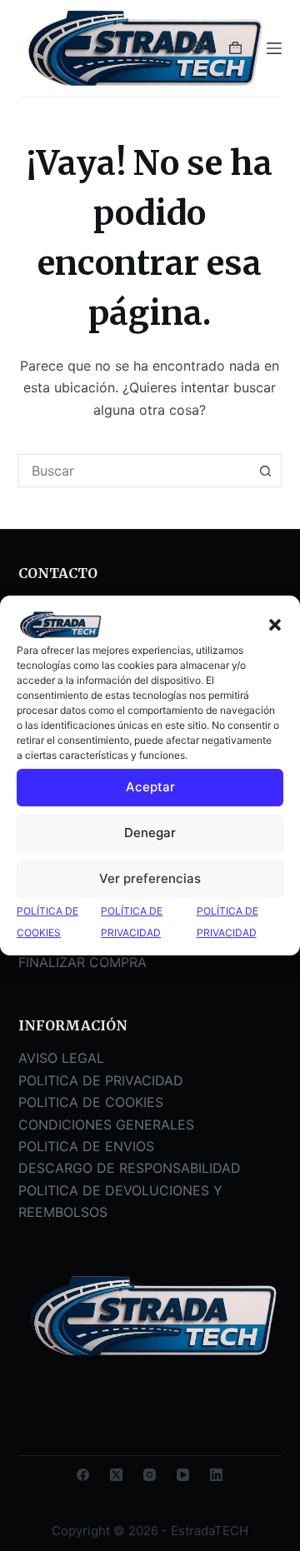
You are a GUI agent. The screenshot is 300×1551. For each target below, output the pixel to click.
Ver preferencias (150, 879)
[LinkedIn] (216, 1475)
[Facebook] (83, 1475)
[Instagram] (149, 1475)
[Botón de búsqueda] (265, 470)
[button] (275, 624)
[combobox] (134, 470)
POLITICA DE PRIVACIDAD (100, 1080)
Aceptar (150, 787)
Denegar (150, 833)
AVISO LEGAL (61, 1058)
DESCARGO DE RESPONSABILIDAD (129, 1168)
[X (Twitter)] (116, 1475)
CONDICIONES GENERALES (106, 1124)
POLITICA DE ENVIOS (86, 1146)
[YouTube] (183, 1475)
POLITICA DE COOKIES (90, 1102)
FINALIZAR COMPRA (82, 962)
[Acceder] (198, 48)
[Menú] (274, 48)
